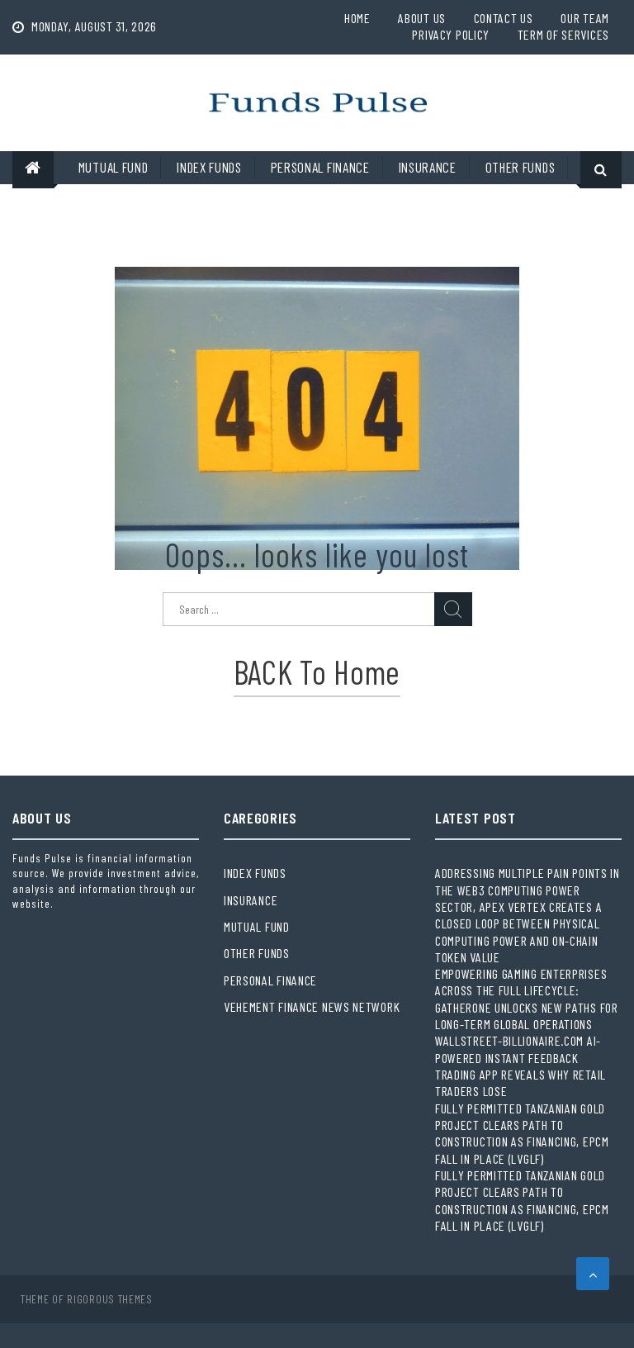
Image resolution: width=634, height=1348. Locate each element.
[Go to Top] (592, 1273)
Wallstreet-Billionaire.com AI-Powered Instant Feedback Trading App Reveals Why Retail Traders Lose (520, 1065)
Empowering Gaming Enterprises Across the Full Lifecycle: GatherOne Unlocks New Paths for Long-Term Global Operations (526, 999)
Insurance (428, 167)
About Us (422, 18)
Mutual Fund (113, 167)
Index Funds (209, 167)
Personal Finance (320, 167)
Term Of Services (563, 34)
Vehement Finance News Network (312, 1006)
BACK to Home (317, 671)
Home (357, 18)
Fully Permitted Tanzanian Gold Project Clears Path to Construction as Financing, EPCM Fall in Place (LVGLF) (522, 1133)
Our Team (585, 18)
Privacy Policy (451, 34)
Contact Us (503, 18)
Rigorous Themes (110, 1299)
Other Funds (520, 167)
